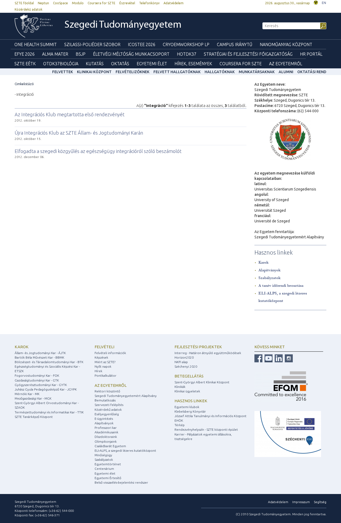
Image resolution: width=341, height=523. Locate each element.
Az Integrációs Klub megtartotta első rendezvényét (69, 114)
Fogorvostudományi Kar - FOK (37, 375)
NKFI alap (181, 362)
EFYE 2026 (24, 54)
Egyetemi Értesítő (108, 478)
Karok (263, 262)
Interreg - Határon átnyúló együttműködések (207, 353)
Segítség (320, 502)
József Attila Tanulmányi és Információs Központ (210, 416)
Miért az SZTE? (105, 362)
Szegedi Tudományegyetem (122, 25)
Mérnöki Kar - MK (27, 394)
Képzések (101, 357)
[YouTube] (268, 358)
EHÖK (178, 420)
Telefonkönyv (149, 3)
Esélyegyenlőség (107, 414)
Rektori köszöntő (107, 391)
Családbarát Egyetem (110, 446)
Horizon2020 (184, 357)
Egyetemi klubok (186, 407)
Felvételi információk (110, 353)
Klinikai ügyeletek (187, 391)
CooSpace (60, 3)
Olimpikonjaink (106, 441)
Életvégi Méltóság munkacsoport (131, 54)
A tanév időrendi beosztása (280, 285)
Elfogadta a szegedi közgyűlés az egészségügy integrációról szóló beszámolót (98, 151)
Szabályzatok (269, 278)
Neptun (43, 3)
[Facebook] (258, 358)
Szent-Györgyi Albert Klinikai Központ (201, 382)
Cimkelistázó (24, 84)
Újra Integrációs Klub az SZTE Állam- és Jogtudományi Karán (79, 132)
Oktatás (120, 63)
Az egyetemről (111, 385)
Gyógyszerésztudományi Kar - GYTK (41, 385)
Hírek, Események (193, 63)
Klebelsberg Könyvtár (190, 411)
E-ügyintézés (104, 418)
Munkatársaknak (257, 72)
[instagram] (288, 358)
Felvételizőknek (132, 72)
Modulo (78, 3)
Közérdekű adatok (28, 9)
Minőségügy (103, 455)
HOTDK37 (186, 54)
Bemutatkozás (105, 400)
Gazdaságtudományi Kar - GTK (37, 380)
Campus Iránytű (234, 44)
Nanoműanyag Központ (286, 44)
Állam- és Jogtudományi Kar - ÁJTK (40, 353)
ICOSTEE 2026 (141, 44)
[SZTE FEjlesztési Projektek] (287, 433)
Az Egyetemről (285, 63)
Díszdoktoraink (106, 436)
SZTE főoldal (24, 3)
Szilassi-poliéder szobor (92, 44)
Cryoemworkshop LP (186, 44)
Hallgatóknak (220, 72)
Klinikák (179, 386)
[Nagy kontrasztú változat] (316, 2)
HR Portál (311, 54)
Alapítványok (269, 270)
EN (324, 3)
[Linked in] (278, 358)
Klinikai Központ (94, 72)
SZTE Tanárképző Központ (34, 416)
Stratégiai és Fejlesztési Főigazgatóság (248, 54)
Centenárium (104, 468)
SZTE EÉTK (25, 63)
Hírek (98, 371)
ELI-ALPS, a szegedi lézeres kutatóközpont (125, 450)
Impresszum (301, 502)
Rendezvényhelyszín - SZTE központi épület (206, 429)
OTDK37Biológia (60, 63)
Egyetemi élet (152, 63)
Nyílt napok (103, 366)
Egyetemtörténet (108, 464)
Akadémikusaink (106, 432)
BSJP (81, 54)
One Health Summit (35, 44)
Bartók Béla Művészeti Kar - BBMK (39, 357)
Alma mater (55, 54)
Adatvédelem (174, 3)
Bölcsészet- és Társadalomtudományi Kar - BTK (49, 362)
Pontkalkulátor (105, 375)
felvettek (62, 72)
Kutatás (95, 63)
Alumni (286, 72)
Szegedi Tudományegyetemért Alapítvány (126, 395)
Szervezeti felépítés (109, 404)
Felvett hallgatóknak (177, 72)
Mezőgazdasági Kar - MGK (33, 398)
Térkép (179, 425)
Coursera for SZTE (101, 3)
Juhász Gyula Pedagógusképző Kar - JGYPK (46, 389)
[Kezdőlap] (33, 26)
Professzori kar (106, 427)
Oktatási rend (311, 72)
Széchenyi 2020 (185, 366)
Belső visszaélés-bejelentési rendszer (121, 482)
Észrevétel (127, 3)
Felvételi (104, 346)
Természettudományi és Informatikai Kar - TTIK (49, 412)
